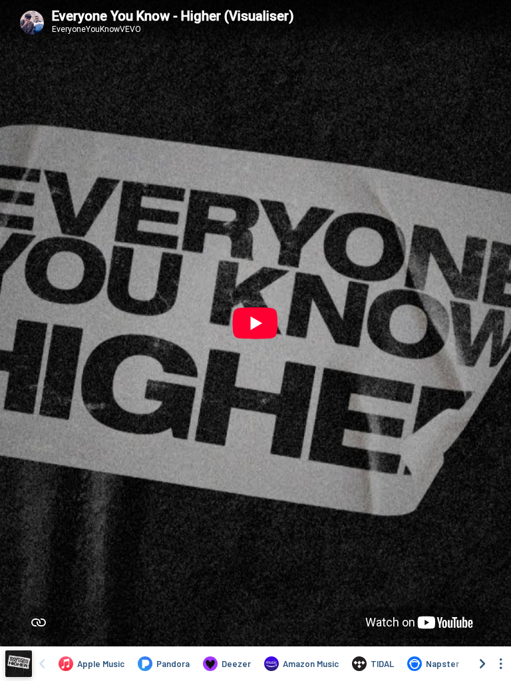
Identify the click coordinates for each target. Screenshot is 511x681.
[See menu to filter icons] (501, 663)
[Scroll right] (482, 663)
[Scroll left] (42, 663)
